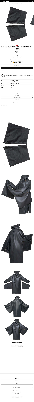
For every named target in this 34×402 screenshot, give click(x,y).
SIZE (17, 55)
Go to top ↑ (17, 342)
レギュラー (15, 57)
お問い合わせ (17, 99)
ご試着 (17, 93)
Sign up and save (16, 387)
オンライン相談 (17, 95)
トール (20, 57)
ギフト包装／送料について (17, 97)
